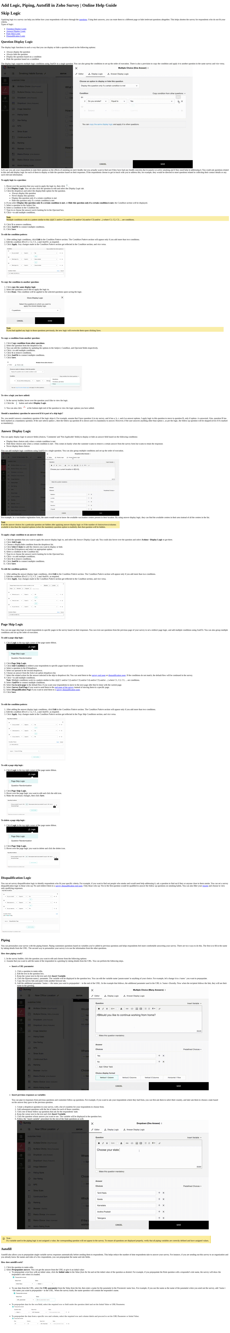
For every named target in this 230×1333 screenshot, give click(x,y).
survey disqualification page (68, 690)
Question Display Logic (16, 29)
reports (205, 886)
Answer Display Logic (16, 31)
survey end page (99, 675)
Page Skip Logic (13, 34)
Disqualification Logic (15, 36)
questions (83, 19)
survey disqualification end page (69, 886)
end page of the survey (64, 687)
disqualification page (117, 675)
